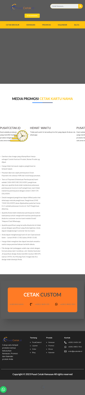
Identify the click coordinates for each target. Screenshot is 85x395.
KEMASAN (30, 25)
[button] (3, 389)
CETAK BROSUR (12, 25)
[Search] (80, 6)
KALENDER (62, 25)
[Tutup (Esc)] (2, 382)
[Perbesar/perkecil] (8, 382)
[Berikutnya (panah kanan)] (8, 391)
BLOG (76, 25)
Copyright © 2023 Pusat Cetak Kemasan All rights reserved (42, 374)
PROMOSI (46, 25)
